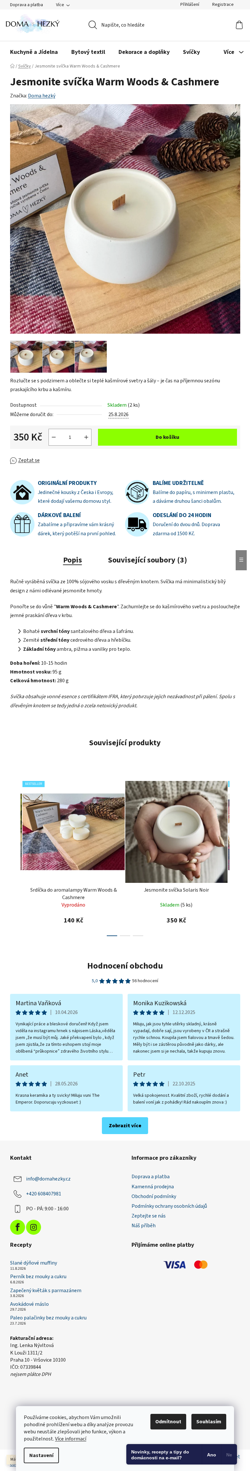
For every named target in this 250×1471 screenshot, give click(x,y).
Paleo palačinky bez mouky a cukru (48, 1318)
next (235, 856)
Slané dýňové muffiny (33, 1263)
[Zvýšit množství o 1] (86, 437)
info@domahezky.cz (48, 1178)
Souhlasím (208, 1421)
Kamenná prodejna (153, 1186)
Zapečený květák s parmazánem (45, 1291)
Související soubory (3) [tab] (147, 560)
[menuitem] (34, 52)
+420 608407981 (43, 1193)
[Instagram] (33, 1227)
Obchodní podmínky (154, 1196)
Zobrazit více (125, 1125)
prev (15, 856)
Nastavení (41, 1455)
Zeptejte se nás (149, 1215)
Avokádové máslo (29, 1304)
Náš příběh (144, 1225)
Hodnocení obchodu (125, 966)
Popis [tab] (72, 560)
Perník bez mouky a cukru (38, 1277)
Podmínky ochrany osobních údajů (169, 1206)
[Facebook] (17, 1227)
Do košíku (167, 437)
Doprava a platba (26, 5)
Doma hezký (41, 95)
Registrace (223, 4)
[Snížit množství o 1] (54, 437)
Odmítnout (168, 1421)
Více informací (70, 1438)
